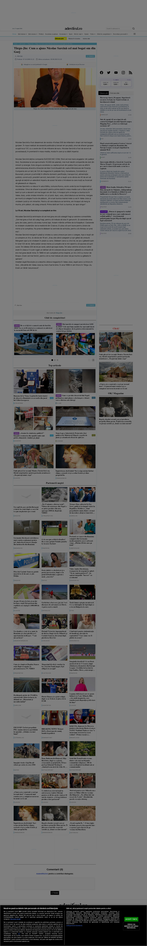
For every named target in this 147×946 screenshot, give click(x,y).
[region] (73, 925)
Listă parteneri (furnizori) (74, 925)
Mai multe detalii (15, 919)
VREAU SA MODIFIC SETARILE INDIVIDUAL (131, 926)
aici (19, 933)
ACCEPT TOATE (131, 919)
